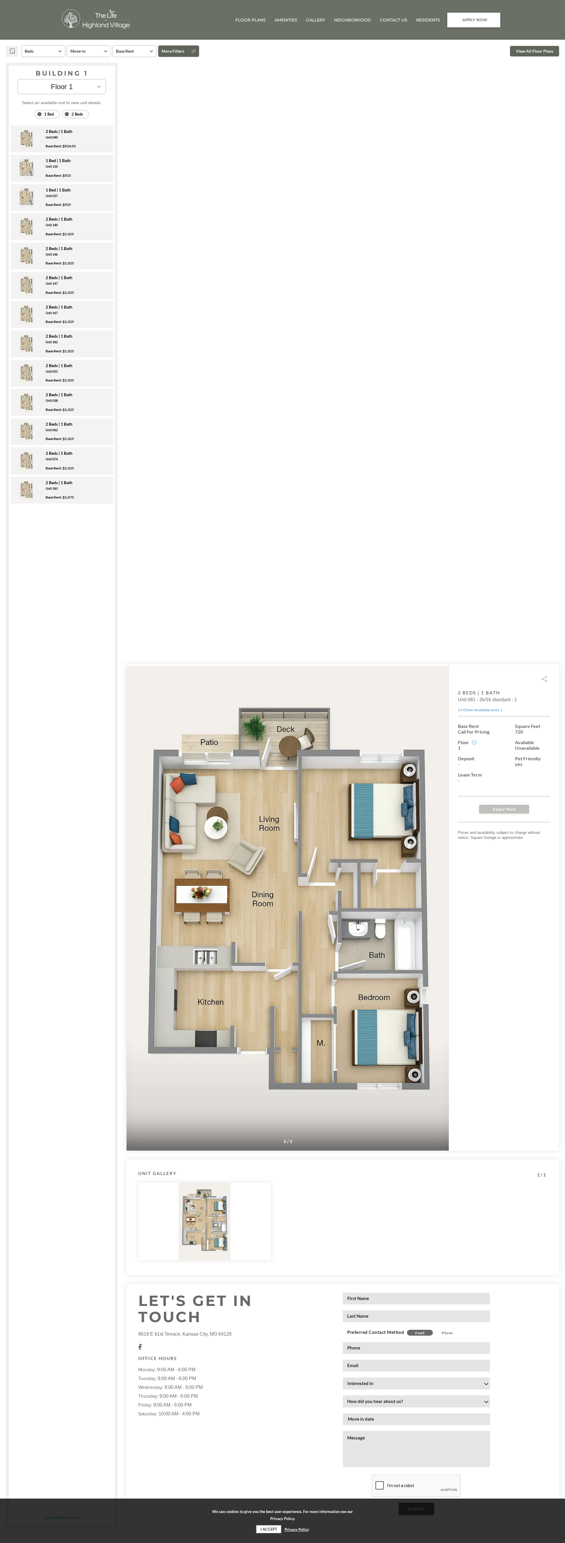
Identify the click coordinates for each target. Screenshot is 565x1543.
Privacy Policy (297, 1529)
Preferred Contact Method (375, 1332)
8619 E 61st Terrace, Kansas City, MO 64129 (185, 1334)
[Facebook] (140, 1347)
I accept (268, 1529)
